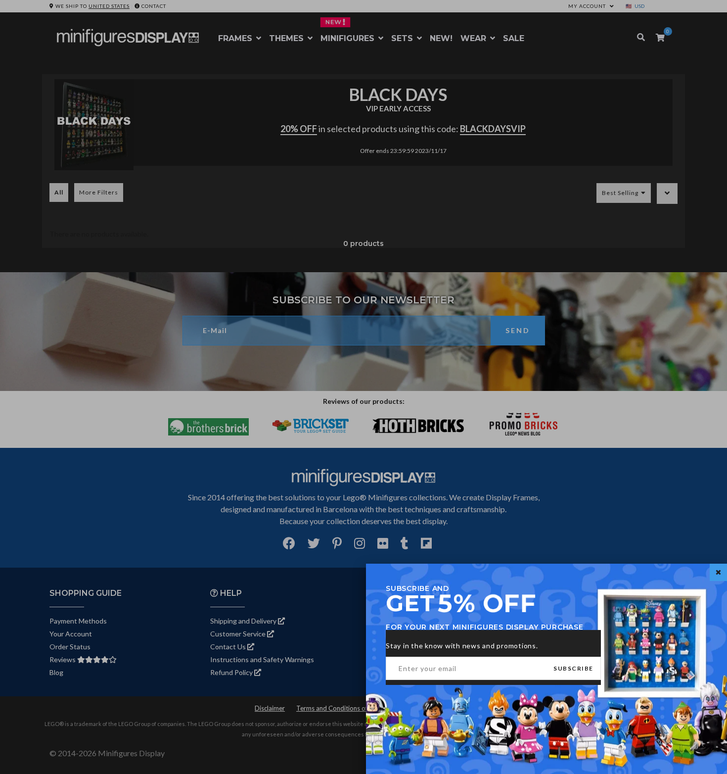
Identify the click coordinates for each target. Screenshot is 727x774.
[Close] (718, 572)
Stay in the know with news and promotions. (462, 645)
